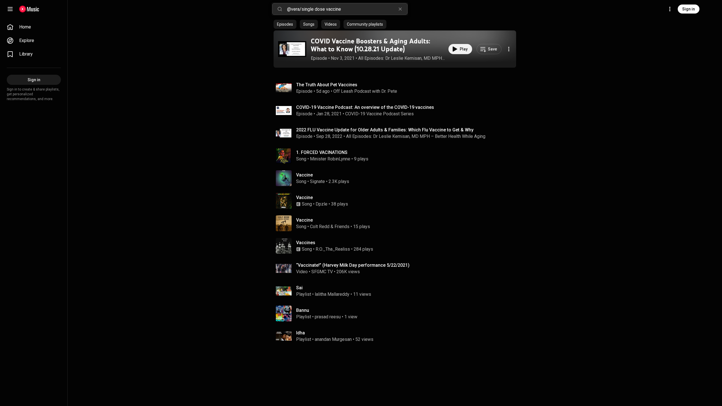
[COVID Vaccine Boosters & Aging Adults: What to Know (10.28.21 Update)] (292, 49)
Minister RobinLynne (330, 159)
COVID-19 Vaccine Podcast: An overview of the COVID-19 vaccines (365, 107)
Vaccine (304, 175)
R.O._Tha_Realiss (333, 249)
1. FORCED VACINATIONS (321, 152)
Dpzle (321, 204)
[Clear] (400, 9)
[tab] (285, 24)
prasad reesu (328, 316)
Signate (317, 181)
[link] (33, 27)
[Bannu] (397, 313)
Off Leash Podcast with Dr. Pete (365, 91)
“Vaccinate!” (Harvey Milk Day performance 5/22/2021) (353, 265)
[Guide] (10, 9)
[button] (292, 49)
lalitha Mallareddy (332, 294)
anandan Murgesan (333, 339)
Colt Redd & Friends (329, 226)
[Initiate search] (279, 9)
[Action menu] (509, 49)
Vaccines (305, 242)
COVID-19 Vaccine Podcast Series (379, 113)
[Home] (29, 9)
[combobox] (347, 9)
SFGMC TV (322, 271)
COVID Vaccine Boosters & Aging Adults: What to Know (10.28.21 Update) (370, 45)
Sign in (688, 9)
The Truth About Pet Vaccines (326, 84)
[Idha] (397, 336)
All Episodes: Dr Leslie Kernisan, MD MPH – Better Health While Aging (402, 58)
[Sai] (397, 291)
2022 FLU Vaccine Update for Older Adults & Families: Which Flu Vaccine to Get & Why (385, 130)
